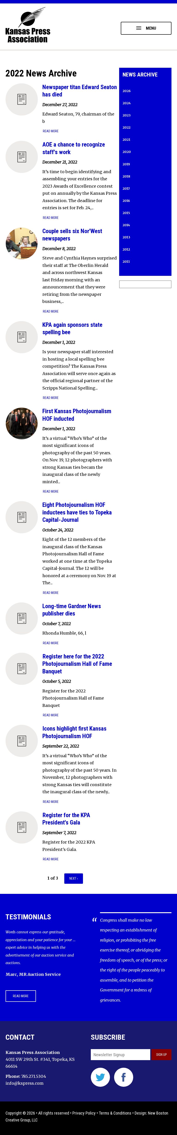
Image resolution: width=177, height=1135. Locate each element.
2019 (126, 164)
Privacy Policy (84, 1113)
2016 (126, 201)
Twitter (100, 1077)
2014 (126, 225)
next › (73, 878)
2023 (127, 115)
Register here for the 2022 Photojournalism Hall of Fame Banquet (77, 664)
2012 (126, 249)
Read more (51, 131)
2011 (126, 262)
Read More (21, 996)
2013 (126, 237)
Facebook (123, 1077)
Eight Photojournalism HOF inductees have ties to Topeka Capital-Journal (77, 512)
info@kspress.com (25, 1083)
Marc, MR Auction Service (33, 974)
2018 (126, 176)
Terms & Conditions (115, 1113)
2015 (126, 213)
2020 (127, 152)
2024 (127, 103)
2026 (127, 91)
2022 (126, 127)
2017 (126, 188)
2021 (126, 140)
